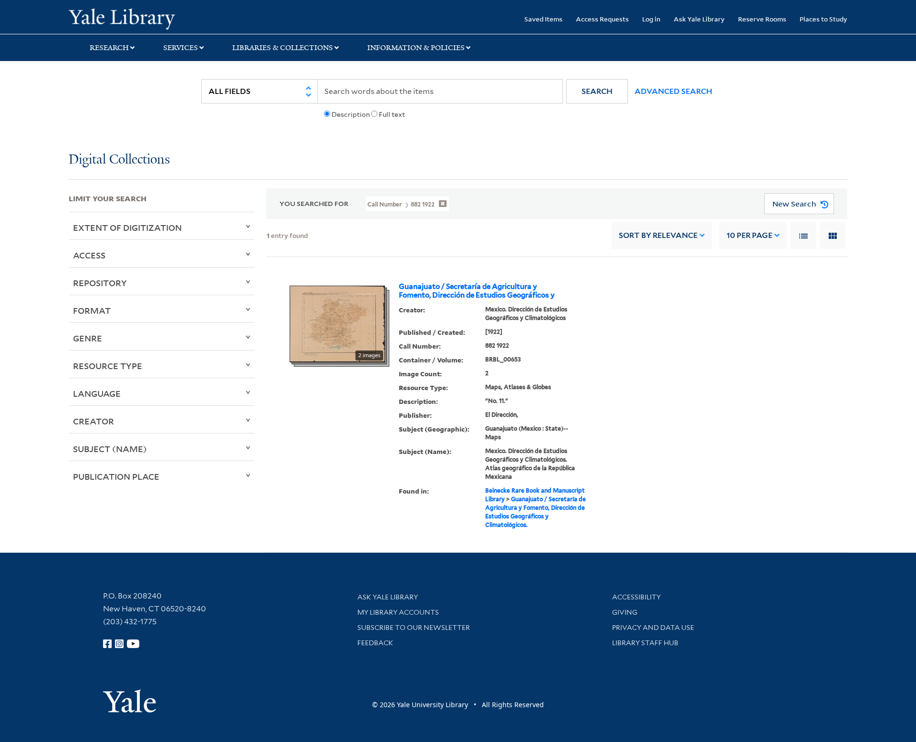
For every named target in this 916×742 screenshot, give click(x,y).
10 (749, 235)
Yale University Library (127, 18)
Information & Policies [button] (416, 47)
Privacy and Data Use (653, 627)
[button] (597, 91)
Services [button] (180, 47)
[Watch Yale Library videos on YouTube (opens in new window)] (133, 643)
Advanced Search (673, 91)
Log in (651, 18)
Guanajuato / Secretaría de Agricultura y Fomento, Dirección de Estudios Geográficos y (477, 290)
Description (351, 114)
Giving (624, 612)
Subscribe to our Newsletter (413, 627)
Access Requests (602, 18)
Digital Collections (119, 160)
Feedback (375, 643)
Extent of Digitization (127, 227)
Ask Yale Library (699, 18)
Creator (93, 421)
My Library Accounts (398, 612)
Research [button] (109, 47)
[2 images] (337, 323)
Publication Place (116, 476)
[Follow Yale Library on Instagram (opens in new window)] (119, 643)
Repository (100, 283)
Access (89, 255)
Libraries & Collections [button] (282, 47)
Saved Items (543, 18)
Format (92, 310)
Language (97, 393)
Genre (87, 338)
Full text (392, 114)
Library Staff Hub (645, 643)
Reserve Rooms (762, 18)
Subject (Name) (110, 448)
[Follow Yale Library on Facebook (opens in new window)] (107, 643)
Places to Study (823, 18)
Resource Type (107, 365)
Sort (658, 235)
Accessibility (636, 597)
